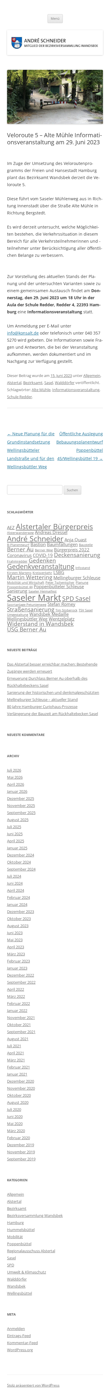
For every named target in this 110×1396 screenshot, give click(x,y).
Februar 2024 (18, 897)
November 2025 (21, 805)
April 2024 (15, 890)
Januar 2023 (17, 968)
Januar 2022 (17, 1010)
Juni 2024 (15, 883)
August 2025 (17, 819)
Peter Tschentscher (60, 582)
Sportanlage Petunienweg (26, 605)
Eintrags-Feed (19, 1335)
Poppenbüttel (19, 1243)
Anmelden (16, 1328)
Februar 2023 (18, 961)
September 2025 (21, 812)
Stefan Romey (61, 604)
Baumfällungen (62, 544)
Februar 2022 (18, 1003)
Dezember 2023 (20, 911)
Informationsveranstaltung (75, 389)
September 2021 (21, 1031)
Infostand (82, 568)
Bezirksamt (33, 382)
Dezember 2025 (20, 798)
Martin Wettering (29, 577)
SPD (10, 1265)
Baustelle (86, 545)
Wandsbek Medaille (49, 614)
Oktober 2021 (19, 1024)
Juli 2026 (14, 770)
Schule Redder (19, 396)
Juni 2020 (15, 1116)
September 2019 (21, 1159)
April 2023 (15, 947)
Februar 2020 (18, 1137)
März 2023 (16, 954)
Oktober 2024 (19, 862)
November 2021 (21, 1017)
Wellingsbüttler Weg (27, 619)
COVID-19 (43, 555)
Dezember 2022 (20, 975)
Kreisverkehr (42, 573)
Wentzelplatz (62, 619)
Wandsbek (16, 1286)
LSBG (58, 572)
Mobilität (15, 1236)
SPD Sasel (76, 598)
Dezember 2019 (20, 1144)
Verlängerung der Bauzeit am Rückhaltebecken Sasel (52, 713)
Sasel (48, 382)
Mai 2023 (15, 939)
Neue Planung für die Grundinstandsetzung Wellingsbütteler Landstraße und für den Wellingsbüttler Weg (31, 450)
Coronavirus (19, 555)
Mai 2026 (15, 777)
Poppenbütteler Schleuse (59, 586)
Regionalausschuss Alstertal (31, 1250)
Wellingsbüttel (19, 1293)
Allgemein (91, 375)
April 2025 (15, 840)
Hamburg (15, 1222)
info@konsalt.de (23, 333)
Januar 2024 (17, 904)
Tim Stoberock (66, 610)
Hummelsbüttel (21, 1229)
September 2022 (21, 982)
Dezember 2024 (20, 855)
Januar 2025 (17, 848)
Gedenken (42, 560)
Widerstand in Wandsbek (40, 623)
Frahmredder (17, 561)
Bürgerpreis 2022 (71, 549)
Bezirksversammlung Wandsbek (35, 1215)
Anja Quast (76, 539)
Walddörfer (65, 382)
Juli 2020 (14, 1109)
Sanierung (17, 591)
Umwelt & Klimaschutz (26, 1272)
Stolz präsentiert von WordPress (33, 1385)
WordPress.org (20, 1349)
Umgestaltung (17, 615)
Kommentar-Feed (22, 1342)
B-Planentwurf (18, 545)
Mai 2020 (15, 1123)
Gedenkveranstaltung (40, 566)
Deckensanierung (77, 554)
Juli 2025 (14, 826)
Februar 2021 (18, 1067)
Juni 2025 (15, 833)
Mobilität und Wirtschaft (25, 582)
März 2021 (16, 1060)
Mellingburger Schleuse (76, 577)
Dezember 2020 (20, 1081)
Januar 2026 (17, 791)
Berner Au (20, 549)
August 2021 (17, 1038)
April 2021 (15, 1053)
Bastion (38, 544)
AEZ (11, 527)
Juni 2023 (15, 932)
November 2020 (21, 1088)
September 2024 (21, 869)
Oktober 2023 (19, 918)
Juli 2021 (14, 1045)
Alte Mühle (41, 389)
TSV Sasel (86, 610)
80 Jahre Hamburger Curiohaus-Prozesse (42, 706)
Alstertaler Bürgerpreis (54, 526)
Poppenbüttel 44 (20, 587)
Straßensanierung (30, 609)
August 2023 (17, 925)
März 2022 (16, 996)
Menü (55, 18)
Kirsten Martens (19, 573)
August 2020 (17, 1102)
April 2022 (15, 989)
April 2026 (15, 784)
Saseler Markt (34, 597)
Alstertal (14, 382)
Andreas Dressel (51, 532)
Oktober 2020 (19, 1095)
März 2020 (16, 1130)
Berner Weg (44, 550)
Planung (82, 582)
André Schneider (35, 538)
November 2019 (21, 1151)
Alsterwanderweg (20, 533)
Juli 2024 (14, 876)
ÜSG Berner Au (26, 629)
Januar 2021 (17, 1074)
